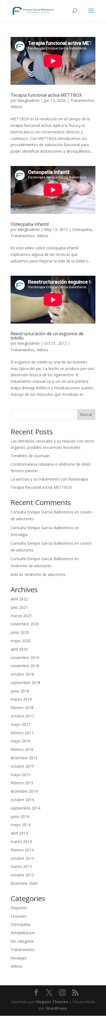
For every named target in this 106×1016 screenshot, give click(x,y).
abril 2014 (19, 833)
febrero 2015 (22, 782)
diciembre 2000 (24, 883)
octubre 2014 (22, 799)
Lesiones (18, 916)
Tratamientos (82, 100)
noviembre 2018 (25, 665)
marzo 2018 (21, 699)
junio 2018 (20, 691)
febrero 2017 (22, 732)
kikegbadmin (29, 100)
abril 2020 (19, 649)
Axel (14, 574)
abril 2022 (19, 598)
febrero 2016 (22, 749)
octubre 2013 (22, 858)
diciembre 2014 (24, 791)
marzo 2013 (21, 866)
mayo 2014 (20, 824)
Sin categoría (22, 941)
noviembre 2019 (25, 657)
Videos (16, 106)
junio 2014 (20, 816)
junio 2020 (20, 632)
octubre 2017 (22, 716)
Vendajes (19, 958)
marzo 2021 (21, 615)
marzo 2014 (21, 841)
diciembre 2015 (24, 757)
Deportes (19, 907)
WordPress (56, 1008)
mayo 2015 (20, 774)
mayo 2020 (20, 640)
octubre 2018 (22, 674)
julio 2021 (19, 607)
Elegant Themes (52, 1001)
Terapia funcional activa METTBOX (46, 95)
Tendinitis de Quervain (30, 455)
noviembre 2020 (25, 623)
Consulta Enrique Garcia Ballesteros (42, 512)
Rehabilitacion (23, 932)
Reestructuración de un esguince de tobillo (47, 336)
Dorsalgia (19, 534)
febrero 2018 (22, 707)
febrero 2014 (22, 849)
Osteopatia (82, 229)
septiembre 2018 (25, 682)
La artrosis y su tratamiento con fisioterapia (49, 479)
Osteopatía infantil (30, 224)
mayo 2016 (20, 741)
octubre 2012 (22, 874)
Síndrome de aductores (31, 565)
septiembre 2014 (25, 808)
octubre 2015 (22, 766)
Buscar (86, 414)
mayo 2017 (20, 724)
